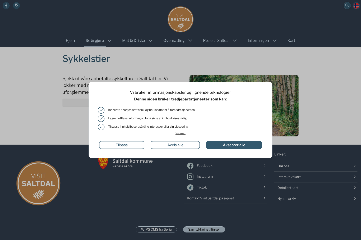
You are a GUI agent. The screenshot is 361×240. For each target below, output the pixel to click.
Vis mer (180, 133)
